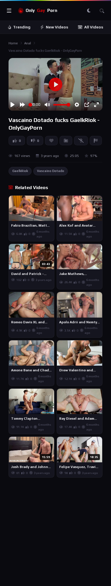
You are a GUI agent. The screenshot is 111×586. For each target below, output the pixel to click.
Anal (27, 43)
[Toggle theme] (88, 10)
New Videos (57, 27)
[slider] (30, 104)
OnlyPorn (41, 10)
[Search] (102, 10)
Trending (21, 27)
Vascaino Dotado (50, 171)
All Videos (93, 27)
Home (13, 43)
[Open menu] (9, 10)
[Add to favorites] (49, 202)
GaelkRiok (20, 171)
